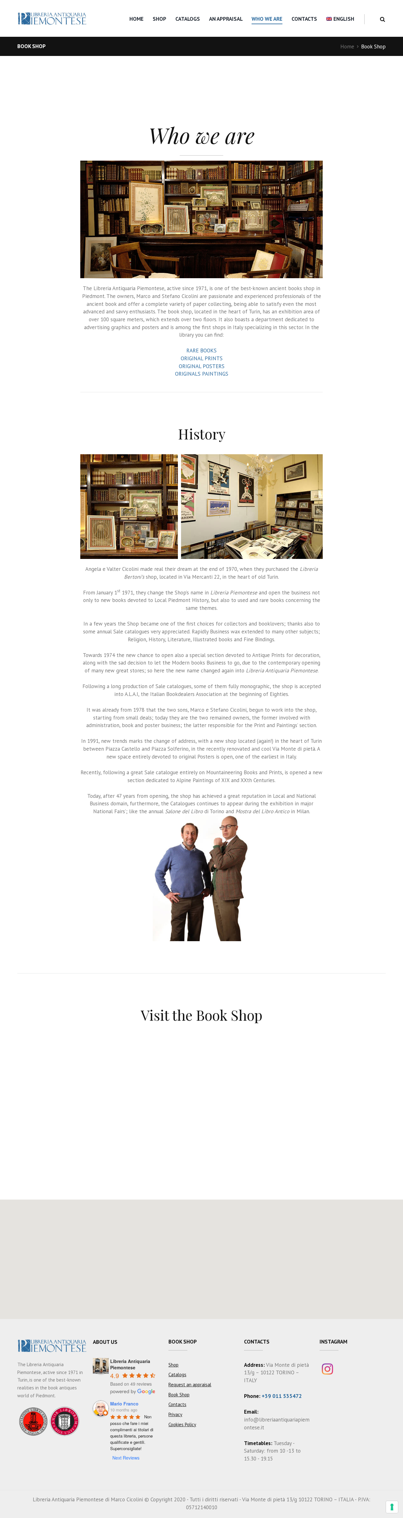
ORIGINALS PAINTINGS (201, 373)
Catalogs (187, 18)
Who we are (267, 18)
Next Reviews (125, 1458)
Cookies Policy (182, 1424)
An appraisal (226, 18)
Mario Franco (124, 1403)
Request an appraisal (189, 1385)
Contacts (304, 18)
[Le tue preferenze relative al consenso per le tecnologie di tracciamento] (392, 1507)
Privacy (175, 1414)
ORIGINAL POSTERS (201, 366)
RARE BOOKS (201, 350)
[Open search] (382, 19)
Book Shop (179, 1395)
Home (136, 18)
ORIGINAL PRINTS (202, 358)
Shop (159, 18)
